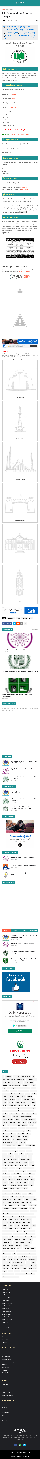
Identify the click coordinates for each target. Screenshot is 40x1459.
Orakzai (16, 1219)
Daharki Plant (12, 1105)
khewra (4, 1171)
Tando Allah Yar (32, 1259)
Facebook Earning (11, 28)
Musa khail (23, 1205)
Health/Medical (6, 1139)
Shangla (19, 1248)
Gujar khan (5, 1128)
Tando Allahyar (6, 1262)
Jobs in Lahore (5, 1289)
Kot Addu (31, 1173)
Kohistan (19, 1173)
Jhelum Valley (29, 1153)
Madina (20, 1185)
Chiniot (4, 1102)
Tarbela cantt (6, 1265)
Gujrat (28, 1128)
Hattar (28, 1133)
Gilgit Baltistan (11, 1125)
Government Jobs (24, 26)
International (20, 1145)
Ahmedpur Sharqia (31, 1079)
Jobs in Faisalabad (6, 1297)
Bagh (4, 1088)
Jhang (16, 1153)
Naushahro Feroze (15, 1211)
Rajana (32, 1234)
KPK (24, 930)
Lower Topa (13, 1185)
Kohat (13, 1173)
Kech (26, 1165)
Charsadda (12, 1099)
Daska (33, 1105)
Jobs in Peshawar (6, 1314)
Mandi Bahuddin (18, 1191)
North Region (13, 1216)
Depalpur (24, 1108)
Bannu (20, 1091)
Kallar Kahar (6, 1159)
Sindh (13, 98)
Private (29, 1228)
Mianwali (31, 1196)
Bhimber (34, 1093)
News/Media (24, 1214)
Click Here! (23, 187)
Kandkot (25, 1162)
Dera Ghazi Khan (7, 1111)
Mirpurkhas (16, 1202)
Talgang (16, 1259)
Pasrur (29, 1222)
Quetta (9, 1234)
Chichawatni (26, 1099)
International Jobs (30, 1145)
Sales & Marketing (7, 1242)
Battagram (33, 1091)
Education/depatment (25, 1116)
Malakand (11, 1188)
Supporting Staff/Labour (25, 1256)
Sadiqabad (17, 1239)
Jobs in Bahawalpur (7, 1325)
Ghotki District (32, 1122)
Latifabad (5, 1182)
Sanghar (29, 1242)
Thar (12, 1268)
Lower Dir (5, 1185)
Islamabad (12, 1148)
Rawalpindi (20, 1236)
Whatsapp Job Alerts (12, 32)
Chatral (18, 1099)
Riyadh (33, 1236)
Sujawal (5, 1256)
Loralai (31, 1182)
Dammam (27, 1105)
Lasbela (32, 1179)
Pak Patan (22, 1219)
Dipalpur (29, 1113)
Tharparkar (18, 1268)
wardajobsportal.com (25, 271)
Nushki (4, 1219)
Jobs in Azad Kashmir (7, 1395)
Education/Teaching (8, 1119)
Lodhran (25, 1182)
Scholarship (26, 1245)
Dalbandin (20, 1105)
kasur (16, 1165)
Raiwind (26, 1234)
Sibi (9, 1254)
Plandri (10, 1228)
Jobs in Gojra (5, 1322)
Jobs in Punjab (24, 34)
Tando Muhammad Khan (18, 1262)
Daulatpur (17, 1108)
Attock (31, 1082)
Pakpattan (5, 1222)
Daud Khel (10, 1108)
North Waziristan (23, 1216)
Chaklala (23, 1096)
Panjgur (12, 1222)
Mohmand (28, 1202)
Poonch (16, 1228)
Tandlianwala (23, 1259)
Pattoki (4, 1225)
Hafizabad (11, 1131)
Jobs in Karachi (6, 1292)
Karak (4, 1165)
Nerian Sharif (15, 1214)
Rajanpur (5, 1236)
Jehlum (10, 1153)
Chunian (23, 1102)
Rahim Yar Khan (18, 1234)
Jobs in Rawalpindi (6, 1306)
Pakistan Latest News (29, 32)
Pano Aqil (18, 1222)
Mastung (18, 1193)
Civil (29, 1102)
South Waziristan (27, 1254)
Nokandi (31, 1214)
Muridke (11, 1205)
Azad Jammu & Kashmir (14, 1085)
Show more (35, 629)
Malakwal (18, 1188)
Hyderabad (22, 1142)
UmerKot (34, 1271)
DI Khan (12, 1113)
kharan (25, 1168)
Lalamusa (19, 1179)
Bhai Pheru (14, 1093)
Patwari (10, 1225)
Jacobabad (20, 1148)
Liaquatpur (18, 1182)
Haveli (12, 1136)
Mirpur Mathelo (7, 1202)
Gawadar (12, 1122)
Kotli (10, 1176)
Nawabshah (34, 1211)
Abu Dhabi (16, 1076)
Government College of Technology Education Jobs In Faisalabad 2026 (17, 695)
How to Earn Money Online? (15, 37)
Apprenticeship (12, 1082)
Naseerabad (6, 1211)
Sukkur (10, 1256)
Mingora (20, 1199)
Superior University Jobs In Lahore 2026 (13, 649)
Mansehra (32, 1191)
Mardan (12, 1193)
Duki (9, 1116)
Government (12, 107)
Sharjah (33, 1248)
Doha (34, 1113)
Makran (5, 1188)
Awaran (5, 1085)
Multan (4, 1205)
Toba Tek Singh (32, 1268)
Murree (17, 1205)
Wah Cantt (18, 1274)
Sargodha (10, 1245)
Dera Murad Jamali (28, 1111)
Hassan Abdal (21, 1133)
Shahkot (13, 1248)
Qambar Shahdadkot (29, 1231)
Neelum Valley (6, 1214)
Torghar (10, 1271)
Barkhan (26, 1091)
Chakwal (29, 1096)
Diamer (18, 1113)
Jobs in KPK (5, 1389)
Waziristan (5, 1276)
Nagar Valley (15, 1208)
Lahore (4, 1179)
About (3, 1404)
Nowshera (32, 1216)
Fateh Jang (5, 1122)
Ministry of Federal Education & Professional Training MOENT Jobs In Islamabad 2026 (20, 672)
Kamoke (5, 1162)
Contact (4, 1409)
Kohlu (25, 1173)
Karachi (31, 1162)
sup (15, 1256)
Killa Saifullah (6, 1173)
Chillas (33, 1099)
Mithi (22, 1202)
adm (4, 1079)
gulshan (34, 1128)
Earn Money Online (9, 26)
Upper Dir (5, 1274)
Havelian (18, 1136)
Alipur (4, 1082)
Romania (10, 1239)
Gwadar (5, 1131)
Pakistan (29, 1219)
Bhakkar (21, 1093)
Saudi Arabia (18, 1245)
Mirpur (26, 1199)
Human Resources (7, 1142)
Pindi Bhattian (25, 1225)
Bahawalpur (20, 1088)
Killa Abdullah (31, 1171)
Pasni (24, 1222)
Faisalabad (24, 1119)
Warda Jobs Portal (25, 1452)
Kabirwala (5, 1156)
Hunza (15, 1142)
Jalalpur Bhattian (7, 1151)
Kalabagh (24, 1156)
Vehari (11, 1274)
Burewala (10, 1096)
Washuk (25, 1274)
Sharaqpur (26, 1248)
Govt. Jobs (24, 618)
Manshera (5, 1193)
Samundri (22, 1242)
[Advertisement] (20, 347)
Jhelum (21, 1153)
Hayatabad (25, 1136)
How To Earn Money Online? (20, 134)
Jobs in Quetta (5, 1317)
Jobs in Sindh (5, 1387)
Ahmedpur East (20, 1079)
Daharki (5, 1105)
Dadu (14, 94)
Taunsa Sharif (14, 1265)
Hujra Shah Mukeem (22, 1139)
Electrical (17, 1119)
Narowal (32, 1208)
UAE (28, 1271)
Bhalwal (27, 1093)
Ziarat (16, 1276)
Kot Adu (5, 1176)
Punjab (6, 930)
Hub (14, 1139)
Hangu (22, 1131)
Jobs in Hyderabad (7, 1303)
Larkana (26, 1179)
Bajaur (33, 1088)
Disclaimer (4, 1418)
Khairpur (5, 1168)
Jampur (15, 1151)
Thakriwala (5, 1268)
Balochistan (33, 930)
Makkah (31, 1185)
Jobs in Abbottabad (7, 1328)
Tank (28, 1262)
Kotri (15, 1176)
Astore (26, 1082)
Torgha (4, 1271)
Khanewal (12, 1168)
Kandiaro (18, 1162)
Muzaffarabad (32, 1205)
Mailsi (25, 1185)
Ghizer (18, 1122)
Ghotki (24, 1122)
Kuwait (30, 1176)
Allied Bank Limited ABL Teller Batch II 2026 (23, 865)
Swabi (34, 1256)
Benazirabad (6, 1093)
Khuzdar (17, 1171)
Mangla (26, 1191)
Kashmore (10, 1165)
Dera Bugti (32, 1108)
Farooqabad (32, 1119)
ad (33, 1076)
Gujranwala (21, 1128)
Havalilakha (5, 1136)
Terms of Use (5, 1415)
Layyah (11, 1182)
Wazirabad (32, 1274)
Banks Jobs (13, 1091)
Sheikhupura (6, 1251)
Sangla (4, 1245)
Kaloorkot (22, 1159)
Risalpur (27, 1236)
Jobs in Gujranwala (7, 1319)
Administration (9, 9)
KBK (21, 1165)
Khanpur (19, 1168)
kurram (25, 1176)
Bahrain (27, 1088)
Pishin (4, 1228)
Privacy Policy (5, 1412)
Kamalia (29, 1159)
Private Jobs (6, 1231)
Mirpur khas (33, 1199)
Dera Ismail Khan (17, 1111)
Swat (4, 1259)
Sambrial (16, 1242)
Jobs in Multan (5, 1300)
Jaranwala (29, 1151)
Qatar (4, 1234)
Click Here (27, 275)
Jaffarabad (27, 1148)
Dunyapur (15, 1116)
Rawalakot (12, 1236)
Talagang (9, 1259)
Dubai (4, 1116)
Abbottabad (9, 1076)
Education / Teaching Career (15, 29)
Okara (10, 1219)
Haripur (28, 1131)
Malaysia (25, 1188)
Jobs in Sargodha (6, 1311)
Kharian (31, 1168)
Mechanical (5, 1196)
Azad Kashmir (26, 1085)
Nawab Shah (25, 1211)
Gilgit (4, 1125)
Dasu (4, 1108)
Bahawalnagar (11, 1088)
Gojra (18, 1125)
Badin (33, 1085)
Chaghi (17, 1096)
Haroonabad (6, 1133)
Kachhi (11, 1156)
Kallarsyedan (14, 1159)
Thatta (24, 1268)
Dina (23, 1113)
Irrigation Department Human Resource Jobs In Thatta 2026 (24, 777)
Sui (34, 1254)
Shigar (12, 1251)
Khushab (11, 1171)
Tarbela (33, 1262)
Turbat (23, 1271)
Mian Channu (23, 1196)
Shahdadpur (6, 1248)
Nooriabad (5, 1216)
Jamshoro (21, 1151)
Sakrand (30, 1239)
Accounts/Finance (25, 1076)
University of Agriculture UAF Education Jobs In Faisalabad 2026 (24, 762)
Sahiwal (24, 1239)
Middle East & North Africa (9, 1199)
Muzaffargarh (6, 1208)
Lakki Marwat (12, 1179)
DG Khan (5, 1113)
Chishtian (11, 1102)
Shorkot (26, 1251)
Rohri (4, 1239)
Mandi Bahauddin (7, 1191)
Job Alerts (4, 1407)
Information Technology (9, 1145)
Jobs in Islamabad (6, 1295)
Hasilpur (13, 1133)
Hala (17, 1131)
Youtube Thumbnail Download (19, 31)
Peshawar (17, 1225)
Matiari (24, 1193)
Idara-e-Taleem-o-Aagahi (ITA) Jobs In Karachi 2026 (24, 874)
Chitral (17, 1102)
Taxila (21, 1265)
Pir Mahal (33, 1225)
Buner (4, 1096)
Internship (5, 1148)
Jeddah (4, 1153)
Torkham (17, 1271)
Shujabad (32, 1251)
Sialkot (4, 1254)
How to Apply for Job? (7, 1420)
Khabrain (32, 1165)
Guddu (31, 1125)
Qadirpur (19, 1231)
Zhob (11, 1276)
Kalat (30, 1156)
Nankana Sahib (24, 1208)
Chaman (5, 1099)
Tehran (27, 1265)
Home (3, 9)
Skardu (19, 1254)
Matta (30, 1193)
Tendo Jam (33, 1265)
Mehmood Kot (14, 1196)
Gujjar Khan (13, 1128)
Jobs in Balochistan (7, 1392)
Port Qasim (23, 1228)
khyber (23, 1171)
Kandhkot (11, 1162)
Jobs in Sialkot (5, 1308)
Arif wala (20, 1082)
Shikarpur (19, 1251)
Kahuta (17, 1156)
